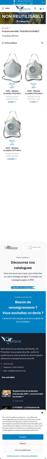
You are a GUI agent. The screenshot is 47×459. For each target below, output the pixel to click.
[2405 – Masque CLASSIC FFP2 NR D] (34, 68)
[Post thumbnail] (6, 396)
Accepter (23, 437)
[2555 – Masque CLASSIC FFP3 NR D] (12, 125)
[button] (42, 412)
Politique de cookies (13, 456)
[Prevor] (34, 248)
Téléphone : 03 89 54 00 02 (13, 367)
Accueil (5, 28)
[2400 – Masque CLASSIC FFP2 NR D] (12, 68)
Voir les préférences (23, 450)
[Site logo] (22, 8)
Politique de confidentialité (29, 456)
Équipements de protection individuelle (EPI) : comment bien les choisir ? (28, 394)
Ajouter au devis (12, 86)
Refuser (23, 443)
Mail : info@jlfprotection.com (14, 371)
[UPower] (11, 248)
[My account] (35, 8)
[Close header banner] (43, 2)
